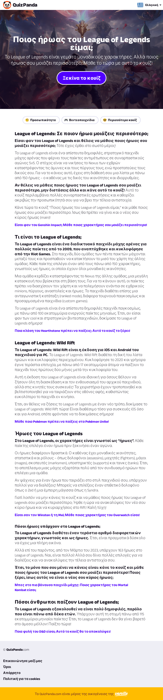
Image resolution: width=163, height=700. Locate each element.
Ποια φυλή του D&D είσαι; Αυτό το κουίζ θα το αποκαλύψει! (63, 631)
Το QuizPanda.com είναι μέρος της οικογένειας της (74, 694)
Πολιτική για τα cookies (21, 679)
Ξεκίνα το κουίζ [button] (81, 77)
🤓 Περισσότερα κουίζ (120, 120)
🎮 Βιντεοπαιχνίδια (79, 120)
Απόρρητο (11, 673)
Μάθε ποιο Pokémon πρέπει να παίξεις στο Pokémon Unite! (62, 421)
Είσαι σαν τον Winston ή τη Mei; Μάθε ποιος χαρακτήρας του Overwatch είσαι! (77, 515)
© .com (16, 649)
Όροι (7, 667)
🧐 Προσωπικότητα (40, 120)
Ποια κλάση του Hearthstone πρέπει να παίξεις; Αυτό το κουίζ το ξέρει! (72, 330)
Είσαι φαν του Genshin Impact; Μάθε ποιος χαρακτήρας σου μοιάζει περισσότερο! (81, 225)
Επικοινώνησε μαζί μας (22, 661)
